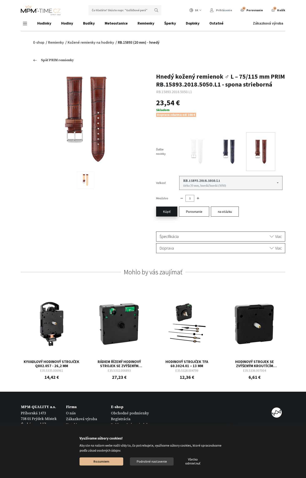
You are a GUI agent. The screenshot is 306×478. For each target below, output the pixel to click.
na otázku (225, 211)
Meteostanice (116, 23)
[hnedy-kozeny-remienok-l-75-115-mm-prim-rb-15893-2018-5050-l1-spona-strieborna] (85, 119)
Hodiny (67, 23)
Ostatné (216, 23)
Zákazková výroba (268, 23)
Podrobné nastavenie (152, 461)
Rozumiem (101, 461)
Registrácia (121, 419)
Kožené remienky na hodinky (91, 42)
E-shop (39, 42)
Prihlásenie (223, 10)
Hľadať (156, 10)
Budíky (89, 23)
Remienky (146, 23)
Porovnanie (253, 9)
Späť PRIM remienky (57, 60)
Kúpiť (166, 211)
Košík (279, 9)
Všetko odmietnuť (192, 462)
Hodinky (44, 23)
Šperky (170, 23)
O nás (71, 413)
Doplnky (192, 23)
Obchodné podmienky (130, 413)
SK (196, 10)
